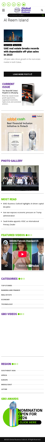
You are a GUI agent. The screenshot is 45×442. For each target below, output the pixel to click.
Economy (5, 299)
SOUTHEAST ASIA (8, 370)
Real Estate (8, 45)
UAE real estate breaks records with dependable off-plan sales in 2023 (21, 52)
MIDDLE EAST (6, 384)
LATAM (4, 389)
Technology (7, 304)
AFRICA (4, 375)
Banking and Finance (10, 290)
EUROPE (4, 380)
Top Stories (17, 45)
